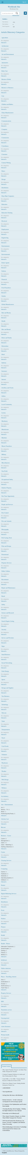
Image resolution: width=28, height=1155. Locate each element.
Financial (4, 279)
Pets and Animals (6, 521)
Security (3, 629)
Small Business (5, 654)
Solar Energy (5, 671)
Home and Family (6, 338)
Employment (5, 229)
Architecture (5, 46)
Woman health (5, 1035)
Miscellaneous (5, 463)
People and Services (7, 504)
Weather (3, 771)
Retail (3, 596)
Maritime (4, 438)
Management (4, 840)
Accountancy (4, 796)
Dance (3, 171)
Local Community (6, 404)
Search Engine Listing (7, 621)
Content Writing (6, 163)
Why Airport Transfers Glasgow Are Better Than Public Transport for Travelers (14, 1070)
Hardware (4, 873)
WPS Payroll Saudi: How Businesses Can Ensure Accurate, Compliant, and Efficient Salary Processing (13, 1122)
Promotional (4, 554)
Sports (3, 679)
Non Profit (4, 471)
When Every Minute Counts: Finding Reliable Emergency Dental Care (13, 1084)
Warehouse (4, 763)
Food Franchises (6, 288)
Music (2, 811)
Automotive (4, 62)
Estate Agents (5, 263)
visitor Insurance (5, 1026)
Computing (4, 869)
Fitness (3, 952)
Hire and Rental (5, 329)
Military (3, 454)
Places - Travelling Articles (8, 977)
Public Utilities (5, 571)
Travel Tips (4, 987)
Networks (3, 875)
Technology (4, 704)
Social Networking (6, 663)
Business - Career (6, 836)
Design (3, 179)
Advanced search (15, 15)
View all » (4, 42)
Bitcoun (3, 827)
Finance (3, 927)
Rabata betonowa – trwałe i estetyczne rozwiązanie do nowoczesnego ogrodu (12, 1100)
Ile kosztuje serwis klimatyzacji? (10, 1113)
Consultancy (5, 146)
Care (2, 96)
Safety (3, 604)
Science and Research (7, 613)
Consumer (4, 154)
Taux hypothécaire (7, 1091)
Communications (6, 121)
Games (3, 871)
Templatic (4, 1152)
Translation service (6, 1010)
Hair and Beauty (6, 313)
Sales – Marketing (6, 844)
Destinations (4, 981)
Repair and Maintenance (8, 588)
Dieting (3, 950)
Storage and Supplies (7, 688)
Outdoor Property (6, 488)
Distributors (4, 902)
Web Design (4, 779)
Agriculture (4, 37)
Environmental (5, 254)
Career (3, 838)
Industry (3, 363)
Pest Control (5, 513)
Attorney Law (5, 819)
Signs (3, 646)
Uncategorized (5, 1018)
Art (2, 807)
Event (2, 910)
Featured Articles (6, 1066)
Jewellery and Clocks (7, 388)
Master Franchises (6, 446)
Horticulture (4, 346)
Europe (3, 983)
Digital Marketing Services (8, 893)
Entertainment (5, 246)
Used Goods (4, 746)
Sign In (24, 2)
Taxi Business (5, 696)
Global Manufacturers (7, 304)
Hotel (3, 354)
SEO (2, 1001)
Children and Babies (7, 104)
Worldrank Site (14, 6)
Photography (5, 529)
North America (5, 985)
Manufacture (5, 429)
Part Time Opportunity (7, 496)
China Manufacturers (7, 113)
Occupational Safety (7, 479)
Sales (2, 842)
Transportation (5, 729)
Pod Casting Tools (6, 538)
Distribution (4, 188)
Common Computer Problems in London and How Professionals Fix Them (13, 1075)
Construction (5, 138)
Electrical (4, 221)
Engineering (4, 238)
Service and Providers (7, 638)
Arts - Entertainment (7, 804)
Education (4, 204)
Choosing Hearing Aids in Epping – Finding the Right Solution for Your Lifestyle (14, 1109)
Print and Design (6, 546)
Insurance (4, 371)
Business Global (6, 79)
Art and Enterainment (7, 54)
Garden (3, 296)
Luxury (3, 413)
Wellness (4, 788)
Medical (3, 954)
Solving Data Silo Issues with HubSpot (12, 1095)
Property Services (6, 563)
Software (3, 880)
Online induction (6, 968)
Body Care (4, 71)
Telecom (3, 713)
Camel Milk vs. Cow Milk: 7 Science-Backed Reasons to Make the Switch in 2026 (13, 1079)
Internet (3, 379)
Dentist (3, 885)
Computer (4, 129)
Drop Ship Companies (7, 196)
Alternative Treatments (7, 946)
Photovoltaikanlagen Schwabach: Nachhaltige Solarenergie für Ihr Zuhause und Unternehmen (14, 1128)
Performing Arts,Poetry (7, 813)
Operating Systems (6, 878)
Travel (3, 738)
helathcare (4, 960)
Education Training (6, 213)
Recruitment (4, 579)
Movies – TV (4, 809)
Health (3, 321)
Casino (3, 852)
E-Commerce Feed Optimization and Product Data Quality (14, 1105)
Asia (2, 979)
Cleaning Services (6, 860)
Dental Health (5, 948)
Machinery (4, 421)
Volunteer (4, 754)
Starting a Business (6, 846)
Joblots (3, 396)
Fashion (3, 271)
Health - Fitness (5, 943)
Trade (3, 721)
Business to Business (7, 88)
